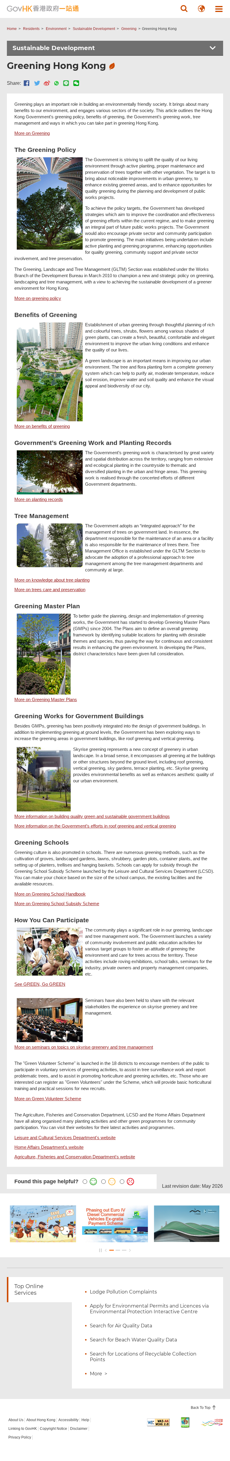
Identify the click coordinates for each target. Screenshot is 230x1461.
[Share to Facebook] (26, 83)
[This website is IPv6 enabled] (185, 1422)
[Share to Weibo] (47, 83)
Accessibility (68, 1420)
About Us (15, 1420)
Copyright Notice (53, 1429)
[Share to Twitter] (37, 83)
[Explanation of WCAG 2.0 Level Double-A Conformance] (158, 1422)
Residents (31, 29)
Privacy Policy (19, 1437)
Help (85, 1420)
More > (98, 1374)
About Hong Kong (40, 1420)
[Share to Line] (66, 83)
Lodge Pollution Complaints (123, 1292)
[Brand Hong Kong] (212, 1422)
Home (12, 29)
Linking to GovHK (22, 1429)
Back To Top (201, 1408)
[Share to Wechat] (76, 83)
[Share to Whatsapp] (56, 83)
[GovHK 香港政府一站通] (43, 8)
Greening (129, 29)
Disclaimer (78, 1429)
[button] (184, 8)
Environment (56, 29)
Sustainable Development (94, 29)
